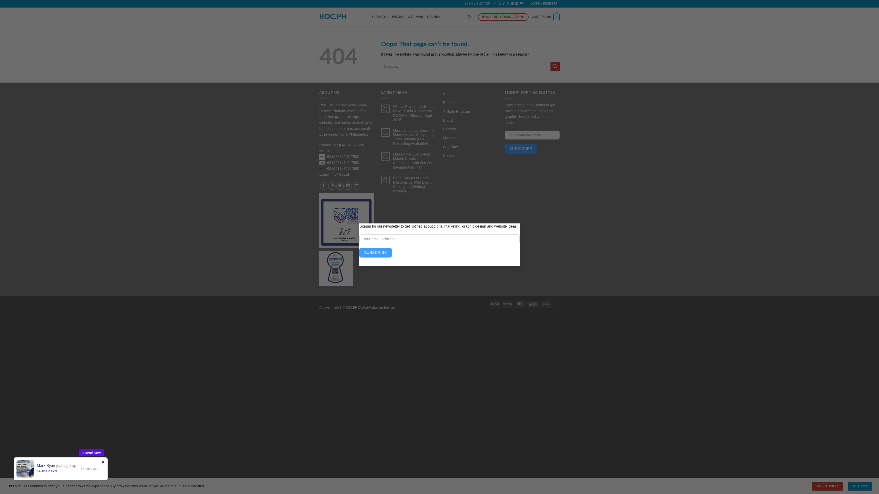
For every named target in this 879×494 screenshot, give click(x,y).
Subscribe (375, 253)
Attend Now (91, 453)
